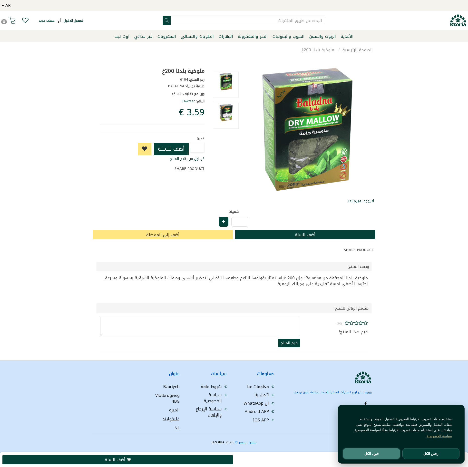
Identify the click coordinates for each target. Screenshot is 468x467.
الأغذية (347, 36)
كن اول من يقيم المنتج (187, 159)
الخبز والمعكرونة (253, 36)
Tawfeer (188, 101)
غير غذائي (143, 36)
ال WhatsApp (256, 403)
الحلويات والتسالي (197, 36)
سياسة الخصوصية (213, 398)
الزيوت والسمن (322, 36)
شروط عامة (211, 386)
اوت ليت (122, 36)
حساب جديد (47, 21)
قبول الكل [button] (371, 454)
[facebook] (365, 404)
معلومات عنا (258, 386)
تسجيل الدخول (73, 21)
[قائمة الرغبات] (25, 21)
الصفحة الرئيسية (357, 50)
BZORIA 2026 (223, 442)
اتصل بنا (261, 395)
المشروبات (166, 36)
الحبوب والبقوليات (288, 36)
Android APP (257, 411)
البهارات (226, 36)
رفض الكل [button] (431, 454)
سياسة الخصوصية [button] (439, 436)
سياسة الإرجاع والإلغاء (209, 412)
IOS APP (261, 420)
